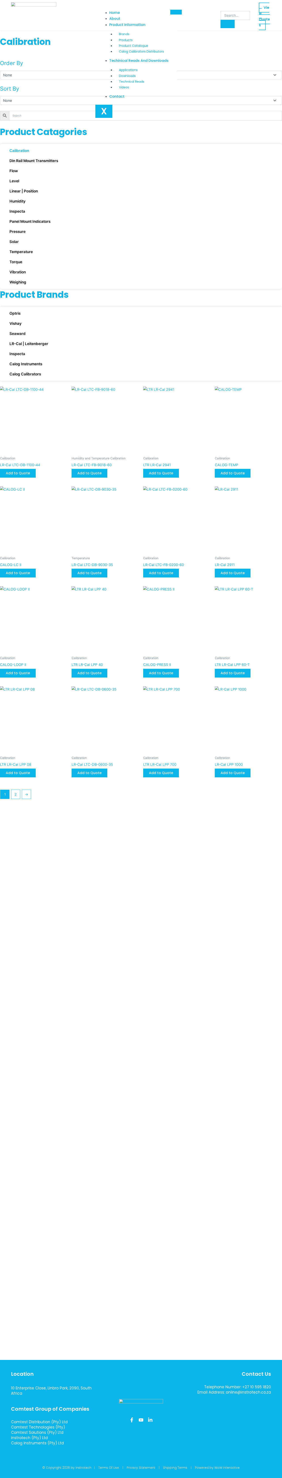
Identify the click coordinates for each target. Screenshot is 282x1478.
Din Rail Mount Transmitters (33, 161)
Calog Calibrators (25, 374)
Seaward (17, 333)
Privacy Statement (141, 1467)
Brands (124, 34)
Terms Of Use (108, 1467)
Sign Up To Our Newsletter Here (238, 1407)
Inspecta (17, 211)
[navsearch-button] (223, 6)
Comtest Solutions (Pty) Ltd (37, 1432)
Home (114, 12)
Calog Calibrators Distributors (141, 51)
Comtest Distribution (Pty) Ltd (39, 1422)
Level (14, 181)
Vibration (17, 272)
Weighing (17, 282)
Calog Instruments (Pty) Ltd (37, 1443)
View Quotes (264, 16)
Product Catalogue (133, 46)
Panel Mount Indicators (29, 221)
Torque (15, 262)
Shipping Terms (175, 1467)
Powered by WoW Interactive (217, 1467)
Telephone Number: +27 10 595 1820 (237, 1387)
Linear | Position (23, 191)
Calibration (19, 150)
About (114, 18)
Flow (13, 171)
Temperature (21, 252)
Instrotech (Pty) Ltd (29, 1437)
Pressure (17, 231)
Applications (128, 70)
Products (126, 40)
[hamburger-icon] (176, 12)
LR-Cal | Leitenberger (28, 344)
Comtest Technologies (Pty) (38, 1427)
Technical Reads (131, 81)
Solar (14, 241)
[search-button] (228, 24)
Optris (14, 313)
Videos (124, 87)
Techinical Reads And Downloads (139, 60)
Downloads (127, 76)
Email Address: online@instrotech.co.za (234, 1392)
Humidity (17, 201)
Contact (116, 96)
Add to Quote (18, 473)
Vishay (15, 323)
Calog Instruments (25, 364)
